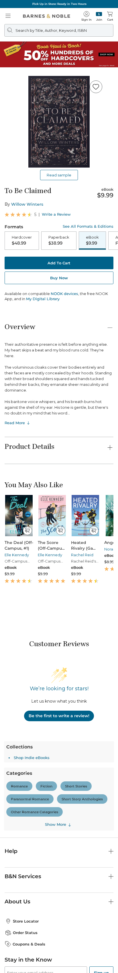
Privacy (93, 955)
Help (11, 769)
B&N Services (23, 794)
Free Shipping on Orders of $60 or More (59, 4)
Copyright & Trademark (62, 955)
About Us (17, 819)
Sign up (101, 890)
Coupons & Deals (29, 861)
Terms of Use (26, 955)
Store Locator (26, 839)
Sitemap (59, 966)
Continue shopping (59, 120)
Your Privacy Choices (25, 960)
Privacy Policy (49, 912)
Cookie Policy (96, 960)
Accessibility (69, 960)
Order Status (25, 850)
